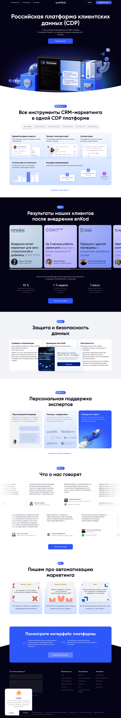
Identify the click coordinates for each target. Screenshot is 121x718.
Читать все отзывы (60, 547)
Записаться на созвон (60, 655)
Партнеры (99, 687)
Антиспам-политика (85, 712)
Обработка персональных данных (56, 712)
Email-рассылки (66, 678)
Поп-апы (64, 687)
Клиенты (81, 684)
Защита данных (99, 712)
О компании (99, 675)
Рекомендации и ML (67, 690)
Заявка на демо (60, 41)
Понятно (25, 713)
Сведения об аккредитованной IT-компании (39, 714)
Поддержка (82, 681)
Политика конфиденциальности (33, 712)
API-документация (84, 678)
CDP (62, 675)
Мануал (81, 675)
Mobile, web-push (66, 684)
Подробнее (68, 364)
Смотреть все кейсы (60, 301)
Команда (98, 684)
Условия (11, 713)
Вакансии (99, 681)
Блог (80, 687)
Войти (90, 2)
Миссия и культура (102, 678)
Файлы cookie (73, 712)
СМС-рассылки (66, 681)
